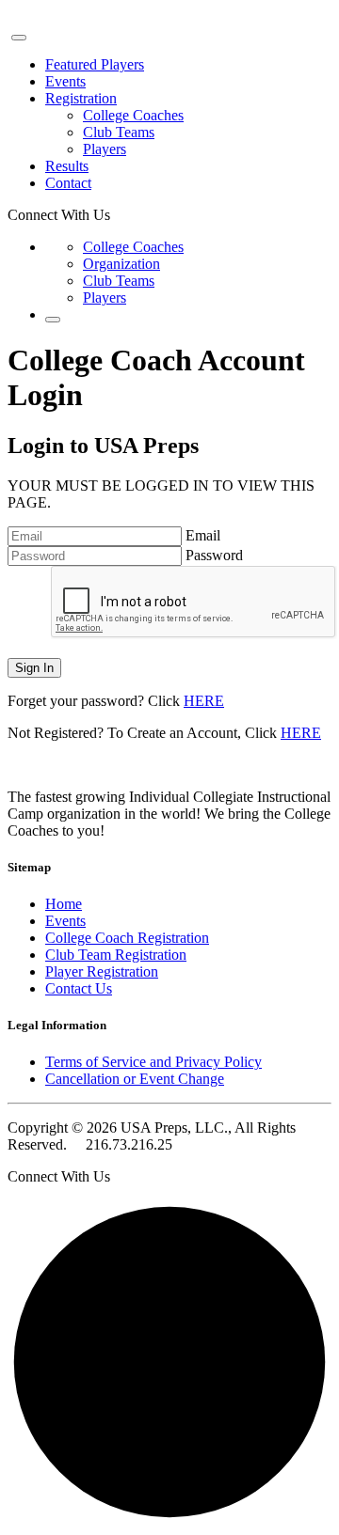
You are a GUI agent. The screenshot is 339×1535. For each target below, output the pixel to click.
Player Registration (101, 971)
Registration (81, 98)
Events (65, 81)
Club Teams (118, 132)
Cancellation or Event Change (134, 1079)
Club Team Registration (115, 955)
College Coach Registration (127, 938)
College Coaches (133, 115)
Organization (121, 264)
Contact (68, 183)
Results (67, 166)
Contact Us (78, 988)
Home (63, 904)
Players (104, 149)
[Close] (18, 37)
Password (214, 555)
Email (203, 535)
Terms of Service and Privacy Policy (153, 1062)
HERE (204, 701)
